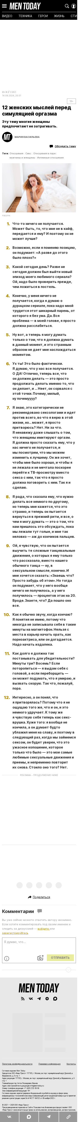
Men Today (25, 6)
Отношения (16, 153)
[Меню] (4, 6)
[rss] (23, 999)
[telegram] (39, 999)
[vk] (31, 999)
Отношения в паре (44, 153)
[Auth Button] (73, 6)
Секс (13, 92)
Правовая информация (49, 1064)
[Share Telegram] (48, 1117)
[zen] (47, 999)
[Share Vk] (9, 1117)
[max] (55, 999)
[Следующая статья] (39, 969)
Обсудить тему (65, 146)
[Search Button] (67, 6)
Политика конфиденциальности (17, 1064)
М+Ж (4, 92)
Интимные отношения (50, 157)
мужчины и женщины (22, 157)
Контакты (71, 1064)
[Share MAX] (29, 1117)
